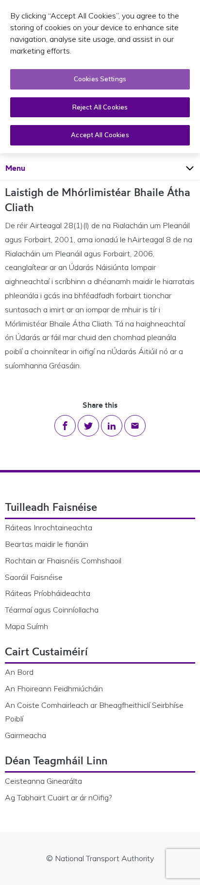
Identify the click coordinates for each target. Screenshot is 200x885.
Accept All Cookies (100, 135)
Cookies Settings (100, 79)
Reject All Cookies (100, 107)
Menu (24, 168)
